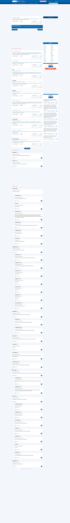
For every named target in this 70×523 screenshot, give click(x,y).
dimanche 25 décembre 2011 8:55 (16, 354)
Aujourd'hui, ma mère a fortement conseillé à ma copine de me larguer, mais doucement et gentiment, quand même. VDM (50, 100)
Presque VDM (36, 3)
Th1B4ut (14, 152)
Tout (13, 3)
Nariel (16, 436)
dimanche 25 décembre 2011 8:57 (16, 162)
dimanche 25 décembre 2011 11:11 (18, 379)
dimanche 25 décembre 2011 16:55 (18, 205)
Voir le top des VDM (50, 68)
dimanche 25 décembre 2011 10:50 (19, 264)
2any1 (13, 344)
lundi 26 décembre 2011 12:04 (18, 296)
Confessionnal (31, 3)
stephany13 (14, 188)
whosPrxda (17, 195)
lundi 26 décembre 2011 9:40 (18, 288)
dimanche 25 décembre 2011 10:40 (19, 256)
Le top (27, 3)
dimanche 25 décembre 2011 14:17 (18, 197)
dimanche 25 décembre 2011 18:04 (19, 280)
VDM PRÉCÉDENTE (15, 29)
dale (13, 396)
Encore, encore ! (27, 148)
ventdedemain (17, 327)
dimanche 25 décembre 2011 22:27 (19, 213)
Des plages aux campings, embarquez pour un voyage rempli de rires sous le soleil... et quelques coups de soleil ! (26, 27)
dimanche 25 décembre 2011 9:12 (16, 462)
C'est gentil (14, 80)
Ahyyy (16, 238)
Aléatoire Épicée (23, 3)
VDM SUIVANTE (40, 29)
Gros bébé (14, 90)
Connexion (56, 1)
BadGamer (16, 254)
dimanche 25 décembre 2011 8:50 (16, 154)
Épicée (19, 3)
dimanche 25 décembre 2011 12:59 (18, 272)
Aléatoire (15, 3)
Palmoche (16, 211)
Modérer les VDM (50, 1)
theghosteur (17, 262)
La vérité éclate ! (15, 119)
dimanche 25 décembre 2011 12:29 (18, 388)
